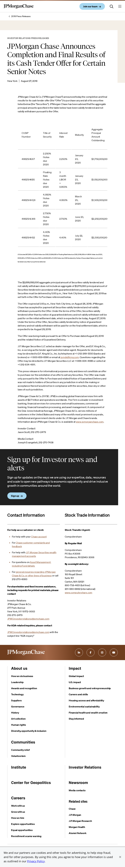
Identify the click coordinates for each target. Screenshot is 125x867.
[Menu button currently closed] (119, 6)
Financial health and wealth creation (88, 712)
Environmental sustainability (84, 706)
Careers (18, 798)
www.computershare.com (78, 592)
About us (19, 668)
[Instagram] (102, 652)
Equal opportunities (22, 830)
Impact (75, 668)
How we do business (22, 676)
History (15, 712)
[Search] (111, 6)
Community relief (20, 749)
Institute (18, 767)
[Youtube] (114, 652)
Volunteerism (18, 755)
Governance (17, 706)
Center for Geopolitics (31, 782)
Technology (17, 694)
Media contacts (77, 790)
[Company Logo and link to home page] (19, 8)
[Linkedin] (79, 652)
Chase (72, 808)
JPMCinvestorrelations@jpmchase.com (28, 618)
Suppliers (16, 700)
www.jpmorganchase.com (90, 421)
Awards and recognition (24, 688)
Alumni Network (77, 833)
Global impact (76, 676)
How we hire (17, 817)
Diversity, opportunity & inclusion (28, 730)
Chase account (39, 536)
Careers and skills (78, 694)
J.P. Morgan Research (80, 820)
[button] (120, 857)
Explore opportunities (23, 823)
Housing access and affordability (86, 700)
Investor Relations (85, 767)
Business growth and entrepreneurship (90, 688)
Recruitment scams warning (26, 836)
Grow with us (18, 811)
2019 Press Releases (20, 16)
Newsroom (78, 782)
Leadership (17, 682)
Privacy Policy (36, 861)
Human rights (18, 724)
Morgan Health (77, 827)
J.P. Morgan (75, 814)
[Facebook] (91, 652)
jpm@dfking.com (70, 357)
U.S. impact (75, 682)
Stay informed (76, 718)
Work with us (18, 805)
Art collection (18, 718)
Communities (23, 742)
